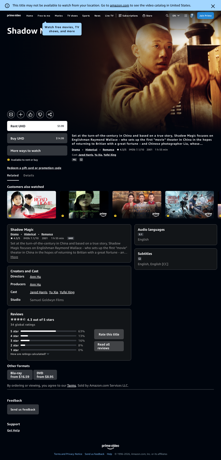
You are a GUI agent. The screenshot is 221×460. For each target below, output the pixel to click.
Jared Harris (85, 154)
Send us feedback (94, 453)
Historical (91, 149)
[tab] (13, 175)
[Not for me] (40, 114)
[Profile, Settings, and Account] (192, 16)
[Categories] (186, 16)
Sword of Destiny (189, 204)
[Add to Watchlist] (21, 114)
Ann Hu (35, 276)
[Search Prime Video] (167, 16)
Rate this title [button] (109, 334)
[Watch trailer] (11, 114)
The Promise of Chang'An (136, 204)
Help (109, 453)
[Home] (14, 15)
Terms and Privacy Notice (68, 453)
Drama (76, 149)
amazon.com (119, 5)
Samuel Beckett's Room (84, 204)
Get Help (13, 430)
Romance (108, 149)
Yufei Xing (110, 154)
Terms (71, 385)
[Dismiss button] (213, 6)
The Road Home (31, 204)
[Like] (30, 114)
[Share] (50, 114)
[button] (30, 354)
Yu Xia (98, 154)
